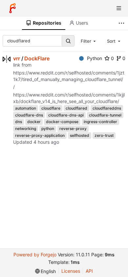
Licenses (70, 271)
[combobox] (89, 41)
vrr (16, 58)
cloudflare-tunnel (105, 115)
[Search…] (68, 41)
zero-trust (104, 135)
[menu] (45, 271)
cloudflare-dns (29, 115)
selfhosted (79, 135)
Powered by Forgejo (34, 254)
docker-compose (62, 121)
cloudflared (76, 108)
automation (25, 108)
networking (25, 128)
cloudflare (50, 108)
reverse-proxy (73, 128)
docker (34, 121)
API (89, 271)
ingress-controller (100, 121)
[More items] (122, 23)
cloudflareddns (107, 108)
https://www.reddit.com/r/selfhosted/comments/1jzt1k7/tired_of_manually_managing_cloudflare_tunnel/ (68, 76)
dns (18, 121)
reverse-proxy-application (40, 135)
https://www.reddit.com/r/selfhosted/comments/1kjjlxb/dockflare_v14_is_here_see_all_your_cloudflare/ (69, 98)
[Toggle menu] (119, 8)
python (47, 128)
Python (94, 58)
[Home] (12, 8)
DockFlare (37, 58)
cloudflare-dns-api (66, 115)
